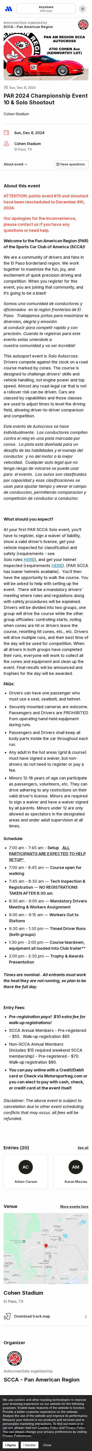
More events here (74, 1206)
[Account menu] (83, 9)
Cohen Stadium (16, 114)
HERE (29, 559)
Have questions (72, 164)
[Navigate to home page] (9, 8)
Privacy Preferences (17, 1435)
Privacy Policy (75, 1427)
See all (83, 1148)
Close (47, 1445)
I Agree (10, 1445)
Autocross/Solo (15, 22)
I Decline (29, 1445)
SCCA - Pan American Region (28, 27)
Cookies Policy (48, 1427)
